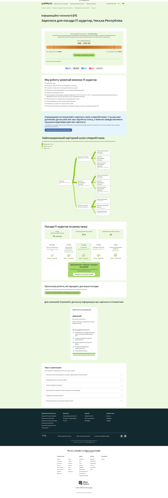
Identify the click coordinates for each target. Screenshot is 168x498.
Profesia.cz (59, 463)
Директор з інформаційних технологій (100, 182)
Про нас (65, 420)
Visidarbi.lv (81, 467)
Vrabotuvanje (93, 463)
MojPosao (92, 459)
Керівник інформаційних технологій (103, 151)
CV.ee (80, 463)
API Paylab (87, 420)
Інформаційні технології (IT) (82, 7)
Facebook (108, 418)
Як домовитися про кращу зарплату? (55, 395)
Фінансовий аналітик (102, 211)
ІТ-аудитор (61, 181)
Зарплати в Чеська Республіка (48, 416)
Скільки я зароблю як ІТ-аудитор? (54, 385)
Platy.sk (69, 469)
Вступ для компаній (111, 3)
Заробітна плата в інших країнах (49, 420)
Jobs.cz (58, 459)
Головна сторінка (45, 7)
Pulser (91, 469)
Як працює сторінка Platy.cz (70, 418)
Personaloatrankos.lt (83, 471)
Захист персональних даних (83, 436)
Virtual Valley (92, 467)
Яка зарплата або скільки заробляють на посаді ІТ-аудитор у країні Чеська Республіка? (66, 374)
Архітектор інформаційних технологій (81, 182)
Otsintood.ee (82, 469)
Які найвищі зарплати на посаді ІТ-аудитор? (56, 380)
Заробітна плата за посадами (61, 3)
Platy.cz (69, 467)
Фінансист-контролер (83, 205)
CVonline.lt (81, 459)
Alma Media (89, 442)
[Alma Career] (84, 483)
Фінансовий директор (102, 199)
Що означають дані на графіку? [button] (53, 61)
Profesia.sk (59, 461)
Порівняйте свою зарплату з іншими (84, 55)
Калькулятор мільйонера (47, 423)
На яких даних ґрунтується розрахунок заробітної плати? (59, 401)
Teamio (69, 461)
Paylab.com (70, 471)
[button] (124, 3)
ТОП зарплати (44, 427)
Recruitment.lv (82, 473)
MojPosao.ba (92, 461)
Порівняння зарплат (91, 3)
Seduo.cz (70, 463)
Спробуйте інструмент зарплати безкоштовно (58, 130)
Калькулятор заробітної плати (77, 3)
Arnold (69, 459)
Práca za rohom (60, 467)
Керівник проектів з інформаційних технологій (101, 164)
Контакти (108, 416)
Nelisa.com (59, 473)
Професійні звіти (89, 416)
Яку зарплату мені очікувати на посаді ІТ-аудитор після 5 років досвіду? (63, 390)
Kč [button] (118, 3)
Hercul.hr (92, 465)
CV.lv (80, 461)
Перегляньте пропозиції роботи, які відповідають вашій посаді (62, 292)
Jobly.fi (102, 459)
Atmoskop (59, 471)
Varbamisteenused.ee (83, 475)
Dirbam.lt (81, 465)
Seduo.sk (70, 465)
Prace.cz (59, 465)
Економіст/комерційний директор (102, 206)
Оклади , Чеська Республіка (62, 7)
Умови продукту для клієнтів (70, 416)
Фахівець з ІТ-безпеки (83, 156)
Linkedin (108, 420)
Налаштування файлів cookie (102, 436)
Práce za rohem (60, 469)
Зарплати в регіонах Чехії (47, 418)
